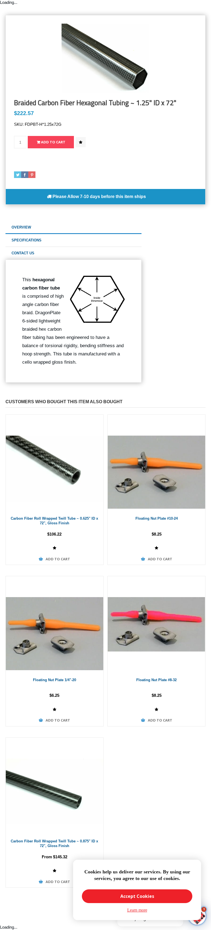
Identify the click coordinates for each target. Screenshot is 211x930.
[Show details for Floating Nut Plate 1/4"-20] (54, 625)
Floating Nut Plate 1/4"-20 (54, 680)
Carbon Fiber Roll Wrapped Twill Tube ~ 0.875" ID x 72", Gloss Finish (54, 843)
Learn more (137, 910)
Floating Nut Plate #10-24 (156, 518)
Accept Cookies (137, 896)
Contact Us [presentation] (23, 253)
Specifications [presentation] (26, 240)
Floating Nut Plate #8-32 (156, 680)
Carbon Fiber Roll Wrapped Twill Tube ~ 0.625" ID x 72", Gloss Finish (54, 520)
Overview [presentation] (21, 227)
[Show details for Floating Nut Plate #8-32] (156, 625)
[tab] (73, 227)
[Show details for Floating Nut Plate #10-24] (156, 463)
